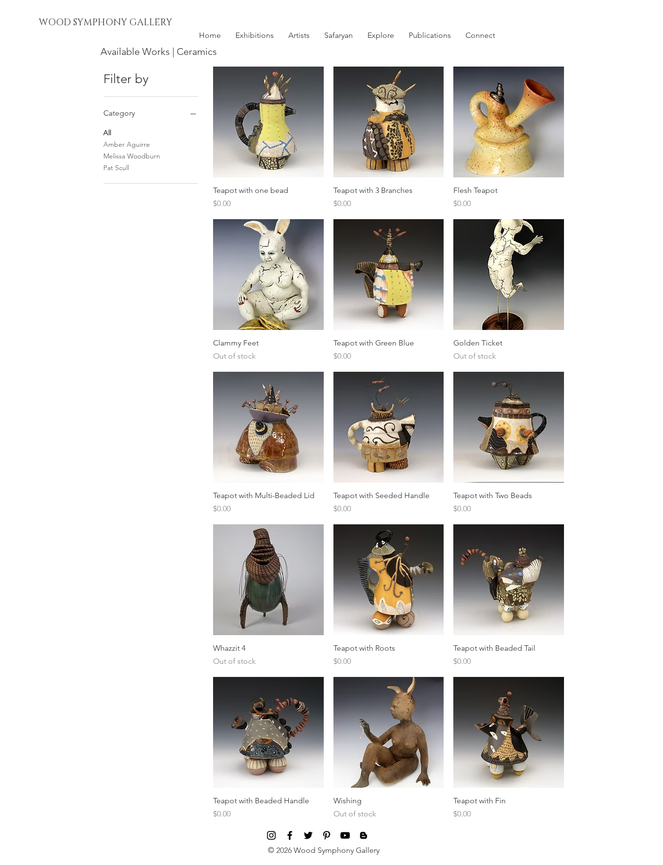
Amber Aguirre (126, 144)
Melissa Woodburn (131, 156)
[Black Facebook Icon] (290, 835)
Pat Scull (116, 167)
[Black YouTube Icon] (345, 835)
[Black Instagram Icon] (271, 835)
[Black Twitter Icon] (308, 835)
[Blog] (363, 835)
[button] (254, 35)
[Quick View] (268, 122)
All (107, 132)
